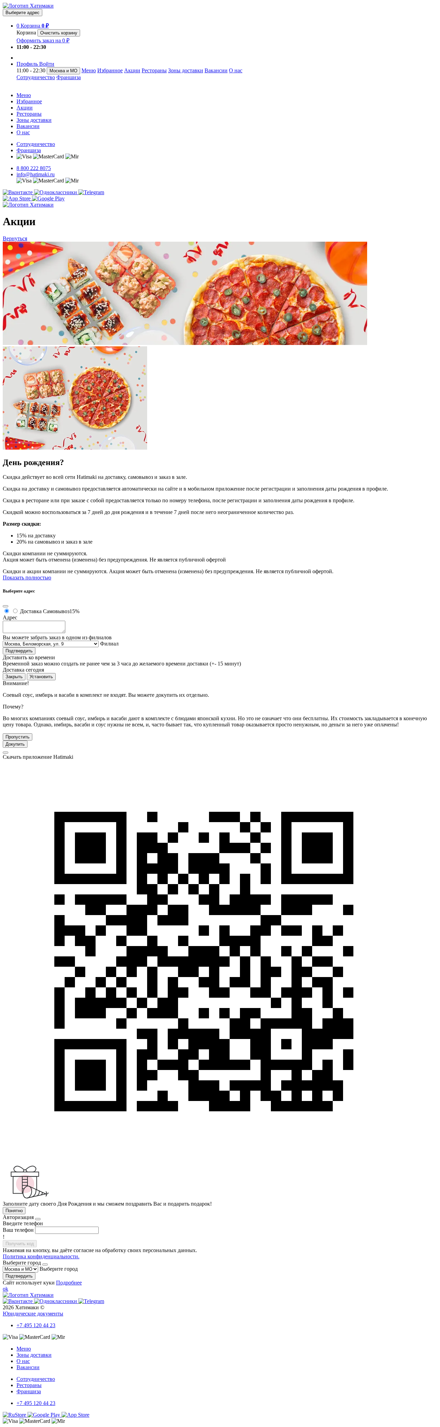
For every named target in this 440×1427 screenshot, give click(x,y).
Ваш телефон (18, 1230)
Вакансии (216, 70)
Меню (88, 70)
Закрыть (14, 676)
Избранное (110, 70)
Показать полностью (27, 577)
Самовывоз (61, 611)
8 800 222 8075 (33, 168)
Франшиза (68, 77)
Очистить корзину (58, 32)
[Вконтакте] (18, 192)
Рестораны (154, 70)
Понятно (14, 1210)
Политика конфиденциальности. (41, 1256)
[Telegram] (91, 192)
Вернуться (15, 238)
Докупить (15, 744)
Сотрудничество (35, 77)
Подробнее (69, 1283)
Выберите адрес (23, 12)
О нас (235, 70)
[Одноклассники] (56, 192)
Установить (41, 676)
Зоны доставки (185, 70)
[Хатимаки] (28, 6)
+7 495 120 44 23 (35, 1325)
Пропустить (18, 736)
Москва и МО (63, 70)
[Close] (5, 606)
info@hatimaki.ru (35, 174)
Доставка (31, 611)
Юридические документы (33, 1313)
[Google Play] (48, 198)
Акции (132, 70)
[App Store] (17, 198)
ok (5, 1289)
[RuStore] (15, 1415)
